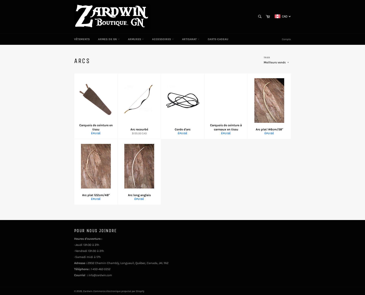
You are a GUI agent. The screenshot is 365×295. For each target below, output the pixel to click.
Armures (135, 39)
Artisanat (190, 39)
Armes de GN (108, 39)
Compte (286, 39)
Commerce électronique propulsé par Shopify (118, 291)
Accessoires (162, 39)
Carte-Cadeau (218, 39)
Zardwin (87, 291)
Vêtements (82, 39)
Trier (267, 57)
